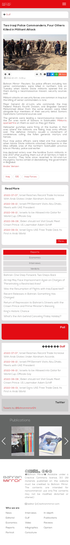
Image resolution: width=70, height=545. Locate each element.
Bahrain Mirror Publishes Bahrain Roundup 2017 (50, 436)
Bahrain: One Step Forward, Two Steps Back (30, 275)
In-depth (48, 513)
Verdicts (35, 269)
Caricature (31, 532)
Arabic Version (11, 166)
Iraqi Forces (30, 177)
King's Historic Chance (16, 311)
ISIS (17, 177)
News (9, 513)
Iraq (8, 177)
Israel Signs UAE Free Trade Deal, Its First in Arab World (33, 232)
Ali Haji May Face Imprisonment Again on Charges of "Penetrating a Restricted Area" (34, 282)
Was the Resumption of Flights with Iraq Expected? (34, 289)
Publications (20, 420)
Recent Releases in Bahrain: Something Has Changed (30, 296)
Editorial (10, 518)
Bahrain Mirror (6, 4)
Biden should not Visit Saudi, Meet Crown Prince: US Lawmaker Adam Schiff (32, 223)
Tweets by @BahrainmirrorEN (19, 408)
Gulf (8, 14)
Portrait (10, 532)
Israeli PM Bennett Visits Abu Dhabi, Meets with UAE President (33, 206)
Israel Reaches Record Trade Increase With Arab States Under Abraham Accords (34, 197)
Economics (35, 258)
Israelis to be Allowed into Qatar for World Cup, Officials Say (32, 214)
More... (61, 241)
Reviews (48, 523)
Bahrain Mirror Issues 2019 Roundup (23, 434)
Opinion (48, 528)
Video (28, 523)
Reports (34, 252)
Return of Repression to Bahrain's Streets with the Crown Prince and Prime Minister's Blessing (34, 304)
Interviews (35, 263)
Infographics (31, 528)
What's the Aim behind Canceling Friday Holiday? (32, 316)
